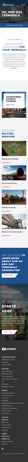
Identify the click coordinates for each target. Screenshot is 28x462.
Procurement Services (7, 395)
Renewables (5, 384)
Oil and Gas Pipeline (7, 374)
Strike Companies (6, 427)
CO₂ (3, 381)
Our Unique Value (6, 425)
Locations (5, 417)
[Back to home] (9, 349)
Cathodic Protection (7, 406)
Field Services (5, 413)
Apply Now (8, 332)
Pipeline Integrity (6, 411)
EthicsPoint (5, 444)
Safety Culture (5, 422)
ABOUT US (5, 420)
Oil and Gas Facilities (14, 25)
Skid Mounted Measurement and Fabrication (13, 403)
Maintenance (5, 400)
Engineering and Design (8, 393)
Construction (5, 398)
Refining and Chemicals (8, 386)
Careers (4, 434)
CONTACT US (5, 439)
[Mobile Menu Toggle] (22, 5)
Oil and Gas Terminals (7, 376)
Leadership (5, 430)
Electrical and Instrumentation (9, 408)
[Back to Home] (8, 5)
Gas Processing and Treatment (10, 379)
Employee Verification (7, 441)
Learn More (10, 105)
